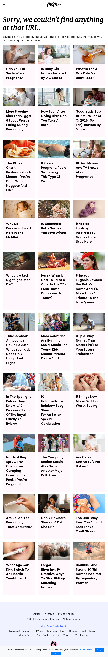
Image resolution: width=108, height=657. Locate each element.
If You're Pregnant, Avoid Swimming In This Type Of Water (53, 172)
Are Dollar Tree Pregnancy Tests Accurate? (19, 522)
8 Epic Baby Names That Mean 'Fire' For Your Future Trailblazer (87, 345)
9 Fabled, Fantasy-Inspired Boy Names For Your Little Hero (88, 232)
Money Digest (26, 635)
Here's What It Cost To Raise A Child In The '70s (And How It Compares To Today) (53, 286)
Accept (99, 650)
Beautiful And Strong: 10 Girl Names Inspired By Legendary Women (88, 574)
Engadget (14, 631)
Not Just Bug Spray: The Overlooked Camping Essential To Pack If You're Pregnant (16, 471)
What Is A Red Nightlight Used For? (18, 280)
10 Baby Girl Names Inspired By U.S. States (53, 73)
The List (55, 635)
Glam (63, 631)
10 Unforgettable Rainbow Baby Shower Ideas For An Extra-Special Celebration (52, 410)
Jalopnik (28, 631)
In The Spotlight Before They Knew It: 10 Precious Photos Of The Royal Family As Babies (18, 410)
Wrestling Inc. (82, 635)
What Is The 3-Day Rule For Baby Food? (87, 73)
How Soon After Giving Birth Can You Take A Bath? (54, 118)
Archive (49, 614)
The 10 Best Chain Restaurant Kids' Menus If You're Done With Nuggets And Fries (19, 177)
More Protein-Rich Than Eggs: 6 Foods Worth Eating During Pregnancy (18, 120)
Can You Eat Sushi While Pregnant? (15, 73)
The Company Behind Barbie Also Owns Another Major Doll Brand (52, 466)
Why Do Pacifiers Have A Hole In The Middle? (19, 230)
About (36, 614)
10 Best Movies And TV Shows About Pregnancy (87, 170)
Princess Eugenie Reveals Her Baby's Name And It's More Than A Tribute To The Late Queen (89, 289)
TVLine (39, 631)
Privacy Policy (66, 614)
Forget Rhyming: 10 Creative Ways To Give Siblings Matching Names (53, 576)
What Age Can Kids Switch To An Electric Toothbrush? (17, 572)
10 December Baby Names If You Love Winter (53, 228)
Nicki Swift (42, 635)
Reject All (56, 653)
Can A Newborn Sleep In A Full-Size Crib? (53, 522)
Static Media (41, 619)
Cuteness (51, 631)
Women (67, 635)
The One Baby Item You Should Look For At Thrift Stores (89, 524)
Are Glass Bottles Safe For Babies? (88, 462)
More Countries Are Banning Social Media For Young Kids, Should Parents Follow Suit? (54, 347)
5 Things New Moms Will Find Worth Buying (88, 401)
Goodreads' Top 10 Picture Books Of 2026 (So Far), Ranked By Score (88, 120)
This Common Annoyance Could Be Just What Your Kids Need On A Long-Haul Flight (18, 350)
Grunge (73, 631)
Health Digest (88, 631)
